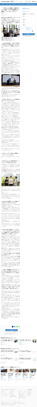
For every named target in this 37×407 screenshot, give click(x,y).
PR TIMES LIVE (11, 393)
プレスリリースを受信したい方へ (5, 394)
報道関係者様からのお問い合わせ (5, 403)
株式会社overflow (26, 8)
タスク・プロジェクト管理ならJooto (22, 391)
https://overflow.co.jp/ (26, 11)
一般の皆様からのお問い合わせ (21, 403)
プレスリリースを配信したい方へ (5, 396)
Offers (14, 223)
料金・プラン (2, 392)
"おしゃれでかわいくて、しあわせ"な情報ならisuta (22, 396)
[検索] (30, 2)
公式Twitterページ (29, 393)
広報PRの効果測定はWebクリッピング (13, 396)
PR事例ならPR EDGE (21, 394)
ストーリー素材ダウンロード (28, 34)
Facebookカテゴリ (29, 392)
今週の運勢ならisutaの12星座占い (22, 397)
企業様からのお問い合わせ (13, 403)
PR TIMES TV (11, 392)
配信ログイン (21, 1)
